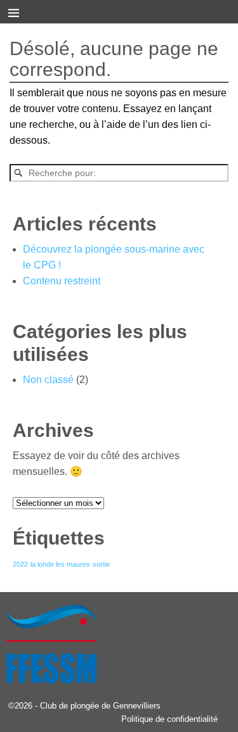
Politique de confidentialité (169, 719)
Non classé (48, 379)
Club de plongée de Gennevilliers (100, 705)
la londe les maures (60, 564)
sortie (101, 564)
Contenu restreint (61, 280)
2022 (20, 564)
